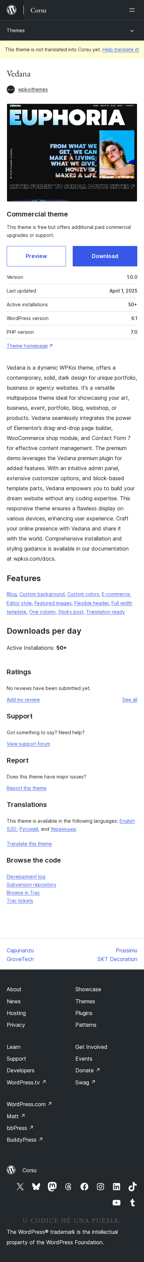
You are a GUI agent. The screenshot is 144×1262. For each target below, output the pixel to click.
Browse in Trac (23, 892)
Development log (26, 876)
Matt (16, 1116)
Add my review (23, 699)
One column (42, 612)
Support (16, 1058)
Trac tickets (20, 900)
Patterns (85, 1024)
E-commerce (116, 594)
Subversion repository (31, 884)
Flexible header (91, 603)
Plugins (83, 1013)
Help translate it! (120, 49)
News (14, 1001)
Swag (85, 1082)
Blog (12, 594)
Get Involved (91, 1047)
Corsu (29, 1170)
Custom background (42, 594)
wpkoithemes (33, 89)
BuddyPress (25, 1139)
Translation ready (105, 612)
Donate (87, 1070)
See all (129, 699)
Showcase (88, 989)
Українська (63, 829)
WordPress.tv (27, 1082)
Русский (28, 829)
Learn (13, 1047)
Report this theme (27, 788)
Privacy (16, 1024)
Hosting (16, 1013)
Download (105, 256)
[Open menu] (133, 10)
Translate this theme (29, 843)
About (14, 989)
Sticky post (70, 612)
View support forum (28, 744)
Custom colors (83, 594)
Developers (20, 1070)
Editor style (19, 603)
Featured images (53, 603)
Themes (16, 30)
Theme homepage (27, 346)
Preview (36, 256)
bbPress (20, 1128)
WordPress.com (29, 1104)
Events (83, 1058)
